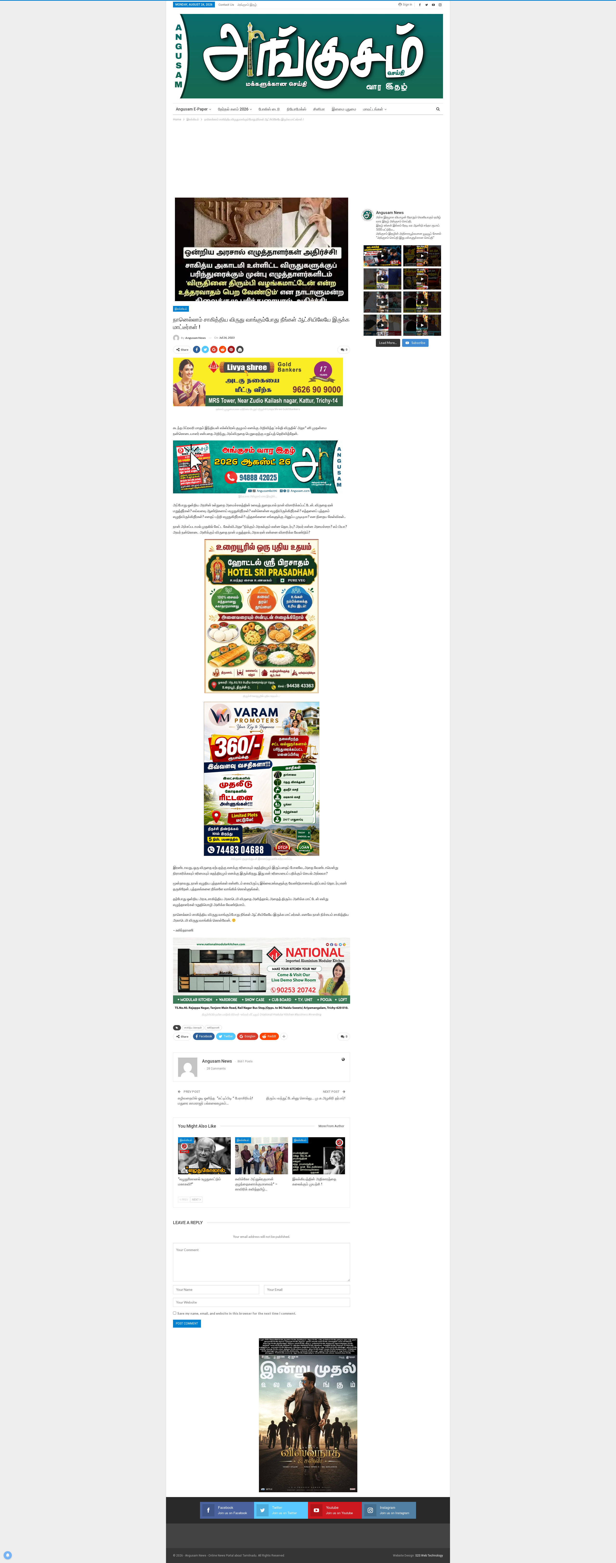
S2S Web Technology (429, 1555)
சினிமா (319, 109)
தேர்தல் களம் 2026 (233, 109)
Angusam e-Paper (192, 109)
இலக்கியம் (181, 308)
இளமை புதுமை (344, 109)
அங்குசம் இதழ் (247, 4)
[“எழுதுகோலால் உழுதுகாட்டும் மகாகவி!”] (204, 1155)
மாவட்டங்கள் (373, 109)
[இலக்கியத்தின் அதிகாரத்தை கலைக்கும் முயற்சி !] (318, 1155)
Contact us (226, 4)
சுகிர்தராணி (213, 1027)
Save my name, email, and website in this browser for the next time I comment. (236, 1313)
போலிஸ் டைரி (269, 109)
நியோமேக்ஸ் (296, 109)
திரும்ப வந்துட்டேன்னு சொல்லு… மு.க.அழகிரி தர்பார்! (305, 1098)
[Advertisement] (308, 158)
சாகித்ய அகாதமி (193, 1027)
